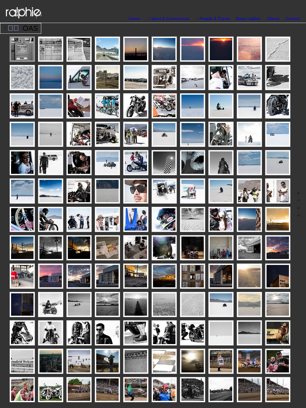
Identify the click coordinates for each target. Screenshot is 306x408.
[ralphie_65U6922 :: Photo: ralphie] (50, 162)
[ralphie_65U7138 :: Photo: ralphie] (50, 106)
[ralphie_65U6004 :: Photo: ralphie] (192, 219)
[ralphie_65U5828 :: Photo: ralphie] (79, 77)
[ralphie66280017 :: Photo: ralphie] (107, 333)
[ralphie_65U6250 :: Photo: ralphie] (278, 219)
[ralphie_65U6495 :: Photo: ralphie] (192, 304)
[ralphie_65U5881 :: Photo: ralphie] (107, 219)
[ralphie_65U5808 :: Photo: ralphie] (50, 49)
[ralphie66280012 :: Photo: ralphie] (50, 304)
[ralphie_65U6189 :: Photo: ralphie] (136, 77)
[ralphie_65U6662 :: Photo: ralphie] (278, 134)
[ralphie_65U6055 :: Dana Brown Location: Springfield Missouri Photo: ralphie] (107, 361)
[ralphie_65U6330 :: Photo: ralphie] (192, 248)
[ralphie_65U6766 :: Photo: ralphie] (22, 304)
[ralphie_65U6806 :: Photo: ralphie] (221, 49)
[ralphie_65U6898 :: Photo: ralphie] (278, 162)
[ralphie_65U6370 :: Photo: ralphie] (79, 219)
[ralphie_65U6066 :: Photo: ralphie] (79, 248)
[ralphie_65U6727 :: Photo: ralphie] (22, 276)
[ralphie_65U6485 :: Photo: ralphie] (136, 219)
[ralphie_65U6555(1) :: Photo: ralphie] (221, 333)
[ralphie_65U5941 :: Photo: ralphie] (22, 162)
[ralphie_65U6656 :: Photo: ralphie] (192, 106)
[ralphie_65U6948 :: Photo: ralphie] (221, 219)
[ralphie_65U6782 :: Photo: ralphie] (50, 77)
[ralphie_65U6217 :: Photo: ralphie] (79, 106)
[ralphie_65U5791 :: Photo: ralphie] (192, 276)
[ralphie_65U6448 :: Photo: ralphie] (136, 162)
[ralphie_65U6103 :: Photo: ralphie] (221, 276)
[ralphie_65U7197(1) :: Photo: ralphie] (249, 304)
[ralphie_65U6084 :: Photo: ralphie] (249, 248)
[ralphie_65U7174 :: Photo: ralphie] (136, 134)
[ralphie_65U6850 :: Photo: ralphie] (249, 49)
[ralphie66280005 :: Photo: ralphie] (164, 304)
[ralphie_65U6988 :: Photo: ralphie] (107, 134)
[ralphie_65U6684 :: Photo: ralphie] (278, 106)
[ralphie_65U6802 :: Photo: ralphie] (192, 49)
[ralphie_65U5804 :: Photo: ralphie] (22, 49)
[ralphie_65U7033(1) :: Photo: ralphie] (221, 304)
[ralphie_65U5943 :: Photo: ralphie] (192, 191)
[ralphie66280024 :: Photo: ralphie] (249, 333)
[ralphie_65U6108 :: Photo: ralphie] (278, 333)
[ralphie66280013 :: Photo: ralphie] (22, 333)
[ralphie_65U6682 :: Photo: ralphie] (221, 162)
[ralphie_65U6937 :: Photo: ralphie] (50, 219)
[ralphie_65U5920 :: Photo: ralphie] (22, 191)
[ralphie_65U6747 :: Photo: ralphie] (221, 248)
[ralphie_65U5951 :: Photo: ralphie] (107, 162)
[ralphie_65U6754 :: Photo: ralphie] (136, 248)
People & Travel (215, 18)
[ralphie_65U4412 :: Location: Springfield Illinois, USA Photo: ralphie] (79, 361)
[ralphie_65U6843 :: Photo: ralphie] (249, 276)
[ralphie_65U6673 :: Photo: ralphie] (249, 77)
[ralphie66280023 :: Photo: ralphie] (192, 333)
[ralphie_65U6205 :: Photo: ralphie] (22, 219)
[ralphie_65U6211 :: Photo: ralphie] (136, 106)
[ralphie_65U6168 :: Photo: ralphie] (136, 49)
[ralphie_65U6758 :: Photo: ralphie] (278, 276)
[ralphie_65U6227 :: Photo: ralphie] (278, 77)
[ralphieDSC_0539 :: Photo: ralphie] (192, 77)
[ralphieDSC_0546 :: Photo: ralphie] (50, 191)
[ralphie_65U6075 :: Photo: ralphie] (50, 248)
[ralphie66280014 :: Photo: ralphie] (50, 333)
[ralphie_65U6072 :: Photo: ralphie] (164, 276)
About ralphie (248, 18)
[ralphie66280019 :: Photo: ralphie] (136, 333)
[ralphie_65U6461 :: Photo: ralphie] (164, 219)
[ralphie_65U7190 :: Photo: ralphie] (107, 191)
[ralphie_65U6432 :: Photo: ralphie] (221, 106)
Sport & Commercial (170, 18)
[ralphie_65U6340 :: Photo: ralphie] (164, 248)
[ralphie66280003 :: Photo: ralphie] (136, 304)
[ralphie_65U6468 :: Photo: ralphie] (221, 191)
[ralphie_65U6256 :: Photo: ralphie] (136, 276)
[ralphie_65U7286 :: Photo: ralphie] (107, 248)
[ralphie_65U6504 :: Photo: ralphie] (278, 49)
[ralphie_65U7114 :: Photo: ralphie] (249, 162)
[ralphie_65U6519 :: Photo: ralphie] (22, 77)
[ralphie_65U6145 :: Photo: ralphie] (278, 248)
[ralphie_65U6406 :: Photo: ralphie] (136, 191)
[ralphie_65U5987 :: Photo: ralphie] (278, 304)
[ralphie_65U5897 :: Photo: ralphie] (107, 106)
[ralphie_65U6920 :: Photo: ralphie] (249, 191)
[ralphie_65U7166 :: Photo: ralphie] (164, 162)
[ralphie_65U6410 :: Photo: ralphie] (221, 134)
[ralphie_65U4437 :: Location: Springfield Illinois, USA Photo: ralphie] (136, 361)
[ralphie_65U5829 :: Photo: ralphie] (107, 49)
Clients (273, 18)
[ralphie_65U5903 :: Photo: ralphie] (192, 134)
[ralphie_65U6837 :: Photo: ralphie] (249, 219)
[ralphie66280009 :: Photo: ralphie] (79, 304)
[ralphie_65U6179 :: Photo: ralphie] (107, 77)
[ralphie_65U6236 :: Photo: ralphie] (22, 106)
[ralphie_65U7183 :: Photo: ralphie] (22, 134)
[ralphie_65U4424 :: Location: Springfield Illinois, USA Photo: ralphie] (50, 361)
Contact (292, 18)
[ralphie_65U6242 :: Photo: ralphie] (22, 248)
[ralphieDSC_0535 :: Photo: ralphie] (249, 134)
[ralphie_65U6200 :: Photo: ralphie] (164, 77)
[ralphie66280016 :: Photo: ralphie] (79, 333)
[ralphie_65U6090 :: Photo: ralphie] (107, 276)
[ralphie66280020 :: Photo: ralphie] (164, 333)
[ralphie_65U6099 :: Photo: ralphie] (79, 276)
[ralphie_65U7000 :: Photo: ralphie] (164, 134)
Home (134, 18)
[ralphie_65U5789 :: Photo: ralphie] (278, 191)
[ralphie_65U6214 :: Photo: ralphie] (164, 106)
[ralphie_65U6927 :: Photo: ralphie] (79, 162)
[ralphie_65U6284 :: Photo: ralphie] (192, 162)
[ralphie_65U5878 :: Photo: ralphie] (164, 191)
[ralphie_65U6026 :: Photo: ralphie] (107, 304)
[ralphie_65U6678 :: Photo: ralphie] (79, 191)
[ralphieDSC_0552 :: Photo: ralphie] (79, 134)
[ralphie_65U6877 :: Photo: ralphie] (50, 134)
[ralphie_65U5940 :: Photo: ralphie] (221, 77)
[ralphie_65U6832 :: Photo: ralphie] (164, 49)
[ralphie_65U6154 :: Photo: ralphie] (50, 276)
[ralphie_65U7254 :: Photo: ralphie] (79, 49)
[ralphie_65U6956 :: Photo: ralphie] (249, 106)
